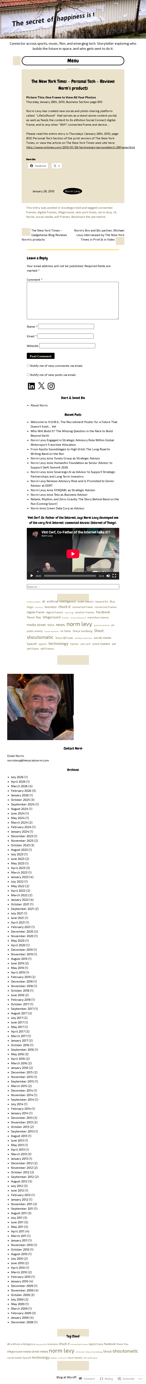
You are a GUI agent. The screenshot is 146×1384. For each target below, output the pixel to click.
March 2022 (19, 895)
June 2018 (17, 995)
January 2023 (20, 877)
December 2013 (22, 1117)
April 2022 (18, 890)
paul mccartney (102, 625)
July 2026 (17, 777)
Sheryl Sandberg (82, 631)
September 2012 (22, 1176)
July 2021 (17, 913)
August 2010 (19, 1254)
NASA (51, 625)
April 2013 (18, 1149)
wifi (114, 643)
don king (69, 612)
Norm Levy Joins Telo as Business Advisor (59, 494)
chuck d (64, 606)
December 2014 (22, 1090)
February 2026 (21, 790)
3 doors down (33, 601)
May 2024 (18, 818)
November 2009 (22, 1290)
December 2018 (22, 981)
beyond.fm (101, 601)
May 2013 (17, 1145)
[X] (41, 386)
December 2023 (22, 836)
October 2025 (20, 799)
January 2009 (20, 1317)
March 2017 (19, 1036)
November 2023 (22, 840)
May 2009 (18, 1304)
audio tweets (86, 601)
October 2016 (20, 1045)
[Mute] (108, 576)
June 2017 (17, 1022)
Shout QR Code (64, 637)
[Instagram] (51, 386)
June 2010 (17, 1263)
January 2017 (19, 1040)
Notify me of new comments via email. (56, 365)
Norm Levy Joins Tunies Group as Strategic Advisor (65, 458)
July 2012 (17, 1186)
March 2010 (19, 1272)
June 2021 (17, 918)
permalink (98, 216)
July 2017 (17, 1017)
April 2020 (18, 945)
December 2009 (22, 1285)
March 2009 (19, 1308)
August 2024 (19, 808)
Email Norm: (15, 755)
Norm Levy (72, 191)
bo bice (39, 607)
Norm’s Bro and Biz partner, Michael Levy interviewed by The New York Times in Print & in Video (99, 234)
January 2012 (19, 1199)
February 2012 (21, 1195)
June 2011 (17, 1222)
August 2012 (19, 1181)
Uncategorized (71, 207)
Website (32, 346)
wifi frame (33, 648)
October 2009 (20, 1295)
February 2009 (21, 1313)
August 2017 (19, 1013)
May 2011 (17, 1226)
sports (43, 643)
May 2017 (17, 1027)
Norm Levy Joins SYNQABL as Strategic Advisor (63, 490)
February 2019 (21, 977)
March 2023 (19, 872)
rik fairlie (65, 631)
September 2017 (22, 1008)
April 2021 (18, 922)
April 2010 (18, 1267)
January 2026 (20, 795)
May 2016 (17, 1054)
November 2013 (22, 1122)
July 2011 (16, 1217)
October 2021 (20, 904)
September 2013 (22, 1131)
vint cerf (85, 643)
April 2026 (18, 781)
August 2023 (19, 849)
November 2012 (22, 1167)
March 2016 (19, 1063)
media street (36, 625)
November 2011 (21, 1204)
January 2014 (19, 1113)
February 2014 (21, 1108)
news (60, 624)
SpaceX (32, 643)
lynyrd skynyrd (78, 617)
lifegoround (66, 212)
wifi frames (62, 216)
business (50, 607)
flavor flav (34, 617)
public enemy (35, 631)
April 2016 (18, 1058)
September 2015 (22, 1081)
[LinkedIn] (31, 386)
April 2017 (18, 1031)
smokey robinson (83, 638)
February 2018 (21, 999)
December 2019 (22, 949)
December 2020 (22, 931)
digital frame (35, 612)
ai (43, 601)
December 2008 (22, 1322)
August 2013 (19, 1136)
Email (32, 336)
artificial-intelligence (61, 601)
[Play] (32, 576)
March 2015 (19, 1086)
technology (58, 643)
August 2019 (19, 958)
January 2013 (19, 1158)
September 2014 (22, 1099)
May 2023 (17, 863)
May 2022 (18, 886)
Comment (34, 279)
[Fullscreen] (114, 576)
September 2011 (22, 1208)
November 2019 (22, 954)
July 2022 (17, 881)
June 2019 (17, 963)
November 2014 (22, 1095)
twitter (74, 643)
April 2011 (17, 1231)
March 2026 (19, 786)
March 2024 (19, 822)
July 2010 (17, 1258)
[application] (73, 554)
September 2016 (22, 1049)
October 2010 (20, 1249)
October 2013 (20, 1126)
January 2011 (19, 1240)
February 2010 (21, 1276)
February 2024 (21, 827)
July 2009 (17, 1299)
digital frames (47, 212)
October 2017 (20, 1004)
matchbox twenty (98, 617)
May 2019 (17, 967)
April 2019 (18, 972)
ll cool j (65, 617)
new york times (86, 212)
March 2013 (19, 1154)
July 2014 (17, 1104)
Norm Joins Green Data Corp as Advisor (58, 508)
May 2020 (18, 940)
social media (44, 216)
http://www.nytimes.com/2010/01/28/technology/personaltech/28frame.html (80, 147)
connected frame (82, 607)
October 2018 (20, 990)
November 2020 (22, 936)
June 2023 (17, 858)
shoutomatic (40, 637)
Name (32, 326)
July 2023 (17, 854)
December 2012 (22, 1163)
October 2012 (20, 1172)
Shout (99, 630)
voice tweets (101, 643)
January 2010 (19, 1281)
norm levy (105, 212)
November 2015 (22, 1077)
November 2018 (22, 986)
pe (112, 625)
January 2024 (20, 831)
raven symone (51, 631)
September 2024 (23, 804)
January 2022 (20, 899)
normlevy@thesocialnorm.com (28, 760)
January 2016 (19, 1067)
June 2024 (18, 813)
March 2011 (18, 1235)
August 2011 (19, 1213)
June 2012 (17, 1190)
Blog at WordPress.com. (73, 1377)
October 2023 (20, 845)
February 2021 (21, 927)
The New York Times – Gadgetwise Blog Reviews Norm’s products (44, 234)
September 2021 (22, 908)
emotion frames (84, 612)
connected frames (105, 607)
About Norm (39, 405)
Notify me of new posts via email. (53, 374)
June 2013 (17, 1140)
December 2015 (22, 1072)
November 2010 (22, 1245)
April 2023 (18, 868)
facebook (103, 612)
